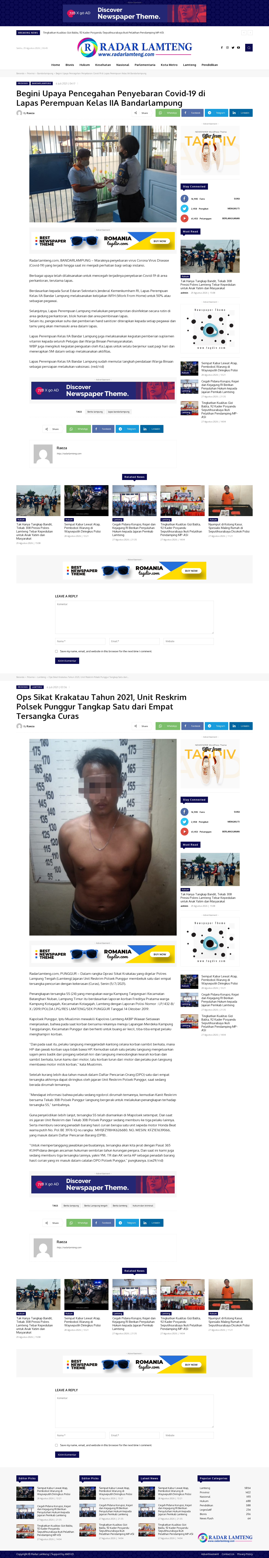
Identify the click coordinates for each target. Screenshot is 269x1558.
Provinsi (31, 73)
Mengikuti (234, 208)
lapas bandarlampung (118, 411)
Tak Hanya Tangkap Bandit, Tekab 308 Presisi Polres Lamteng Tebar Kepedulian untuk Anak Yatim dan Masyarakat (208, 284)
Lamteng (186, 390)
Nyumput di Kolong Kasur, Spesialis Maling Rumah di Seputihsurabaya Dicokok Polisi (94, 32)
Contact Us (228, 1554)
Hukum (185, 276)
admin (184, 292)
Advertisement (210, 1554)
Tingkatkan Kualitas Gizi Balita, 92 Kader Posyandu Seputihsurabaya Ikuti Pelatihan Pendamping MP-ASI (219, 410)
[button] (249, 47)
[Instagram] (227, 48)
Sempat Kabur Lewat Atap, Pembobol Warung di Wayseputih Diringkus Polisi (219, 366)
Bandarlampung (45, 73)
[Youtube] (238, 48)
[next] (250, 32)
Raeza (30, 113)
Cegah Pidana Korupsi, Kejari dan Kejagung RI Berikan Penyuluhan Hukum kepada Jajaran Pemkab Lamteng (220, 386)
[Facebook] (222, 48)
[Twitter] (233, 48)
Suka (237, 198)
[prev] (243, 32)
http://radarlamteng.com (69, 453)
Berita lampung (95, 411)
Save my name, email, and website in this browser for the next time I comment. (106, 651)
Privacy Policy (245, 1554)
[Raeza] (19, 113)
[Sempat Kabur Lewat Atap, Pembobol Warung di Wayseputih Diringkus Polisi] (189, 368)
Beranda (20, 73)
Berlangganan (231, 218)
